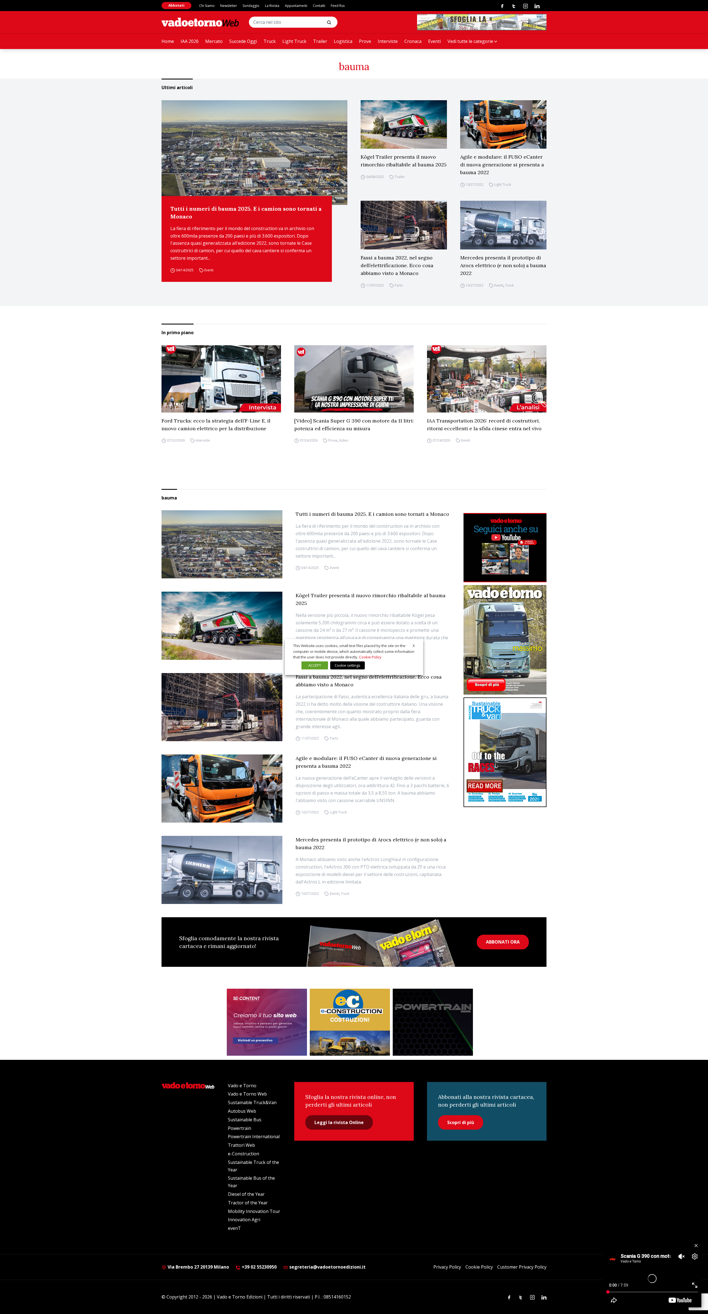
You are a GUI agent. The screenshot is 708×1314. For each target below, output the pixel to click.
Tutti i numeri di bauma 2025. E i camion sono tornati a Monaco (246, 212)
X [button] (414, 645)
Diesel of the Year (246, 1194)
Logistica (343, 41)
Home (168, 41)
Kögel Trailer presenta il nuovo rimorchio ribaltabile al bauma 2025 (404, 161)
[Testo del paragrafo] (481, 22)
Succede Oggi (243, 41)
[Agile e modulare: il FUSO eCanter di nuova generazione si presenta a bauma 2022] (503, 124)
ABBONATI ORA (503, 942)
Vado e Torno (242, 1086)
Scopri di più (460, 1122)
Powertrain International (254, 1136)
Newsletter (228, 5)
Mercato (214, 41)
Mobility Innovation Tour (254, 1211)
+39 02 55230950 (259, 1267)
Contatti (319, 5)
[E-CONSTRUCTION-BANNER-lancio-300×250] (350, 1022)
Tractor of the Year (248, 1203)
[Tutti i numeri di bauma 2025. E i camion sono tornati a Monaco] (254, 152)
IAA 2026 (190, 41)
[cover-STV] (505, 752)
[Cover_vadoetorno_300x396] (505, 640)
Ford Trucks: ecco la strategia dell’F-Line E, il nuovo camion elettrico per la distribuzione (216, 425)
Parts (399, 285)
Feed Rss (338, 5)
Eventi (434, 41)
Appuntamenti (296, 5)
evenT (234, 1228)
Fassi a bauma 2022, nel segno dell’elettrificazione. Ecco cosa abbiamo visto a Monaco (397, 265)
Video (343, 440)
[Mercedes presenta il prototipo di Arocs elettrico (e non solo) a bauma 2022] (503, 225)
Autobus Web (242, 1111)
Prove (365, 41)
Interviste (388, 41)
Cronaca (412, 41)
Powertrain (239, 1128)
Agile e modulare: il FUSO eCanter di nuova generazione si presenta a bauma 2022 (502, 165)
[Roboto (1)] (505, 547)
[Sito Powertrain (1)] (433, 1022)
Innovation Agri (244, 1220)
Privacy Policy (447, 1267)
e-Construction (243, 1154)
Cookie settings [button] (347, 665)
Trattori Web (241, 1145)
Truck (270, 41)
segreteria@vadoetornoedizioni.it (327, 1267)
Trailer (320, 41)
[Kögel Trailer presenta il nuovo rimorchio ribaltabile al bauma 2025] (404, 124)
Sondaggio (251, 5)
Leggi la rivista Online (339, 1122)
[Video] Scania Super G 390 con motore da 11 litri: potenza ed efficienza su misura (354, 425)
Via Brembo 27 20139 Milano (197, 1267)
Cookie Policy (479, 1267)
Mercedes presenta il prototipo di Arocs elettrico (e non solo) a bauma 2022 (503, 265)
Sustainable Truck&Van (252, 1102)
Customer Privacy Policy (521, 1267)
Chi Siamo (207, 5)
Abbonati (176, 5)
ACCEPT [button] (314, 665)
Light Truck (294, 41)
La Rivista (272, 5)
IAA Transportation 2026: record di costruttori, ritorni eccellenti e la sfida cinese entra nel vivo (484, 425)
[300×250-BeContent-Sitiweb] (267, 1022)
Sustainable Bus (244, 1120)
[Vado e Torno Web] (200, 22)
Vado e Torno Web (247, 1094)
